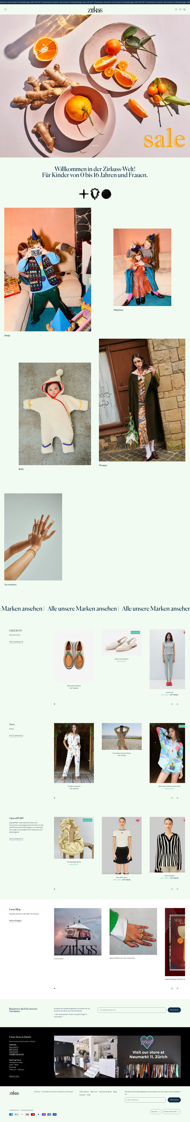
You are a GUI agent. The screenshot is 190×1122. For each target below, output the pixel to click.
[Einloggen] (176, 9)
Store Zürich (84, 1092)
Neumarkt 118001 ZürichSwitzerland (14, 1049)
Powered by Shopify (27, 1110)
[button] (180, 9)
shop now (95, 145)
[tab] (54, 889)
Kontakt (82, 1095)
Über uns (93, 1092)
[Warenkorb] (184, 9)
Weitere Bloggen (15, 920)
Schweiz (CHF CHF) (170, 1111)
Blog (115, 1092)
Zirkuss (16, 1110)
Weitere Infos (14, 1076)
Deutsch (154, 1111)
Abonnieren (174, 1010)
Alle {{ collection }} (16, 642)
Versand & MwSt (105, 1092)
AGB (88, 1095)
